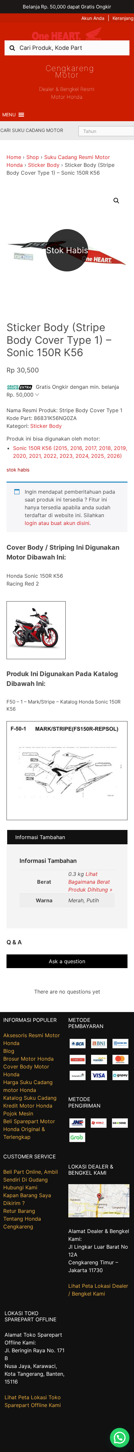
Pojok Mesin (18, 1113)
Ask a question (67, 961)
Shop (32, 157)
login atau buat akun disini (57, 523)
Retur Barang (19, 1211)
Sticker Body (44, 165)
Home (14, 157)
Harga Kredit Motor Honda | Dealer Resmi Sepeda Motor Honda (67, 33)
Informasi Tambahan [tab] (40, 837)
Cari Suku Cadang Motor (31, 130)
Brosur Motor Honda (28, 1058)
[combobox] (67, 47)
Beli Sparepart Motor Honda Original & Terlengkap (29, 1129)
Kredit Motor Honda (27, 1105)
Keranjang (123, 18)
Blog (8, 1051)
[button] (9, 114)
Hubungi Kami (20, 1187)
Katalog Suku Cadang (30, 1098)
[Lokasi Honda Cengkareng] (98, 1215)
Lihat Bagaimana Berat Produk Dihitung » (90, 882)
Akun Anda (92, 18)
